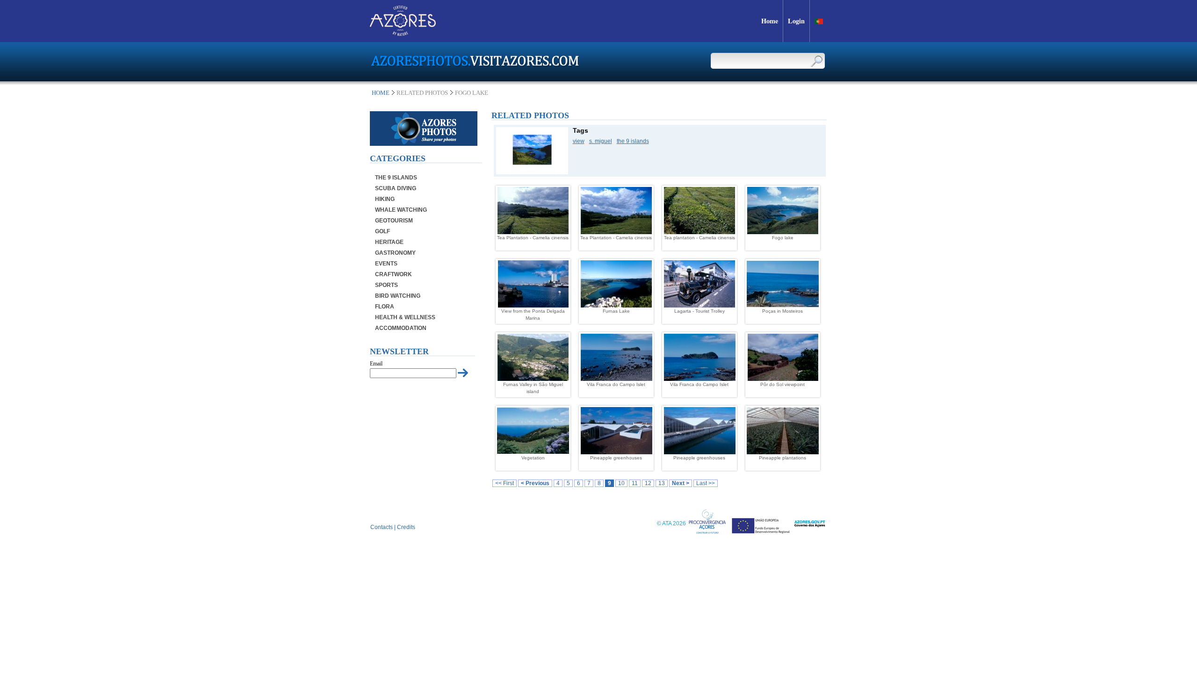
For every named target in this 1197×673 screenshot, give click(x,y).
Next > (680, 483)
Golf (382, 231)
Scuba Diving (395, 188)
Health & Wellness (405, 317)
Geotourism (394, 220)
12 (648, 483)
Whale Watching (401, 210)
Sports (386, 285)
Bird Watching (397, 296)
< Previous (535, 483)
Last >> (705, 483)
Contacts (381, 527)
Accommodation (400, 328)
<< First (504, 483)
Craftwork (393, 274)
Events (386, 263)
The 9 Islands (396, 177)
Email (376, 363)
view (578, 141)
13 (661, 483)
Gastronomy (395, 253)
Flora (384, 306)
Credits (406, 527)
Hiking (385, 199)
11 (635, 483)
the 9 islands (633, 141)
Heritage (389, 242)
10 (621, 483)
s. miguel (600, 141)
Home (380, 92)
